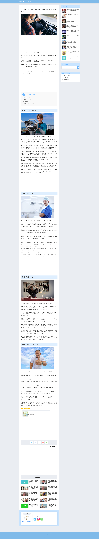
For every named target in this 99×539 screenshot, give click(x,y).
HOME (50, 534)
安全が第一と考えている (27, 97)
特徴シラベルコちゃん (25, 1)
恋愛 (56, 446)
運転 (56, 448)
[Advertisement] (39, 43)
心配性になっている (27, 99)
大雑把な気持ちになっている (28, 103)
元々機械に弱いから (27, 101)
